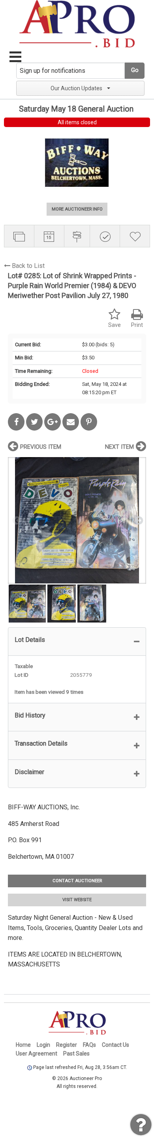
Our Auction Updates (76, 88)
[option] (77, 520)
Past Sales (76, 1053)
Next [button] (138, 520)
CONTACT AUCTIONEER (77, 880)
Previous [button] (16, 520)
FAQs (89, 1045)
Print (137, 325)
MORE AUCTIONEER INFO (77, 209)
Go (135, 70)
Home (23, 1045)
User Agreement (36, 1053)
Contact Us (115, 1045)
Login (43, 1045)
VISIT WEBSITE (77, 899)
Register (66, 1045)
